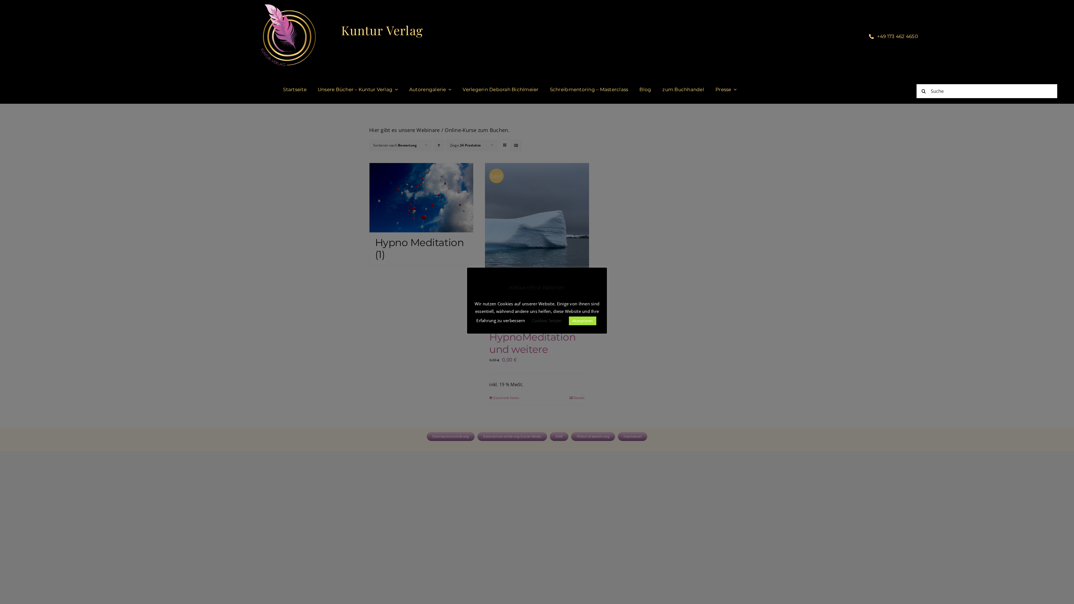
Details (579, 397)
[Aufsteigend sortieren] (439, 145)
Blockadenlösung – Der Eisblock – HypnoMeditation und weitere (536, 331)
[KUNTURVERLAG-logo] (288, 5)
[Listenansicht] (516, 145)
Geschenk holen (506, 397)
